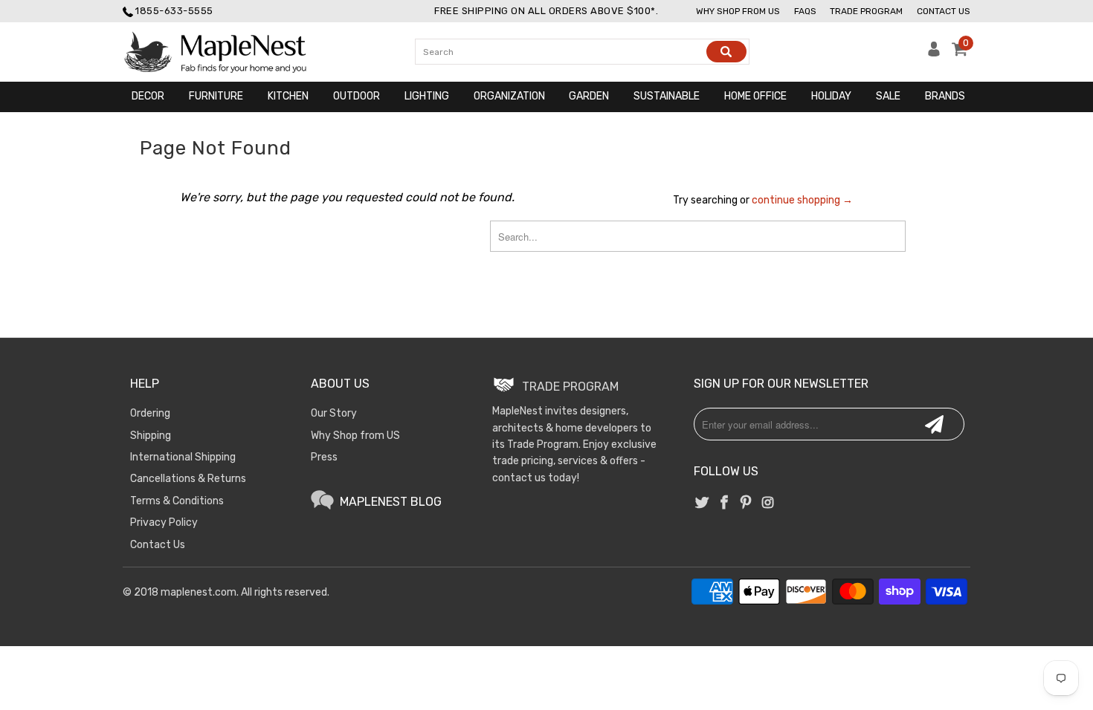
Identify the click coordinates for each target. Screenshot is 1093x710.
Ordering (150, 413)
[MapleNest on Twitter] (703, 503)
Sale (888, 96)
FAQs (805, 11)
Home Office (755, 96)
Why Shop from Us (738, 11)
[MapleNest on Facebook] (724, 503)
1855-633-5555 (174, 10)
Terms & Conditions (177, 501)
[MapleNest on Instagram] (767, 503)
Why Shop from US (355, 435)
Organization (509, 96)
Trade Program (866, 11)
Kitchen (288, 96)
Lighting (426, 96)
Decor (148, 96)
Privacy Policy (164, 522)
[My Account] (934, 53)
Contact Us (943, 11)
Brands (945, 96)
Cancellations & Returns (188, 478)
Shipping (150, 435)
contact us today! (535, 478)
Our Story (334, 413)
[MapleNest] (229, 52)
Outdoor (356, 96)
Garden (589, 96)
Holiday (831, 96)
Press (324, 457)
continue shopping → (802, 200)
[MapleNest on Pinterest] (746, 503)
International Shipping (183, 457)
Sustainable (666, 96)
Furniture (216, 96)
